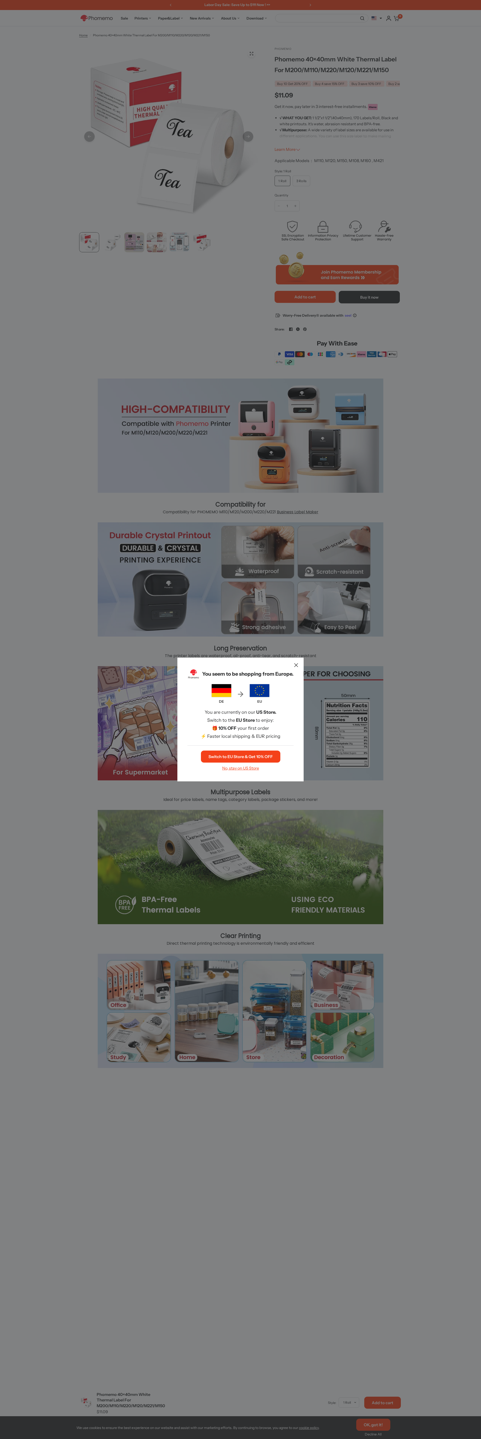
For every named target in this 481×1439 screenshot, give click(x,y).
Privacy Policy (269, 762)
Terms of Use (240, 762)
